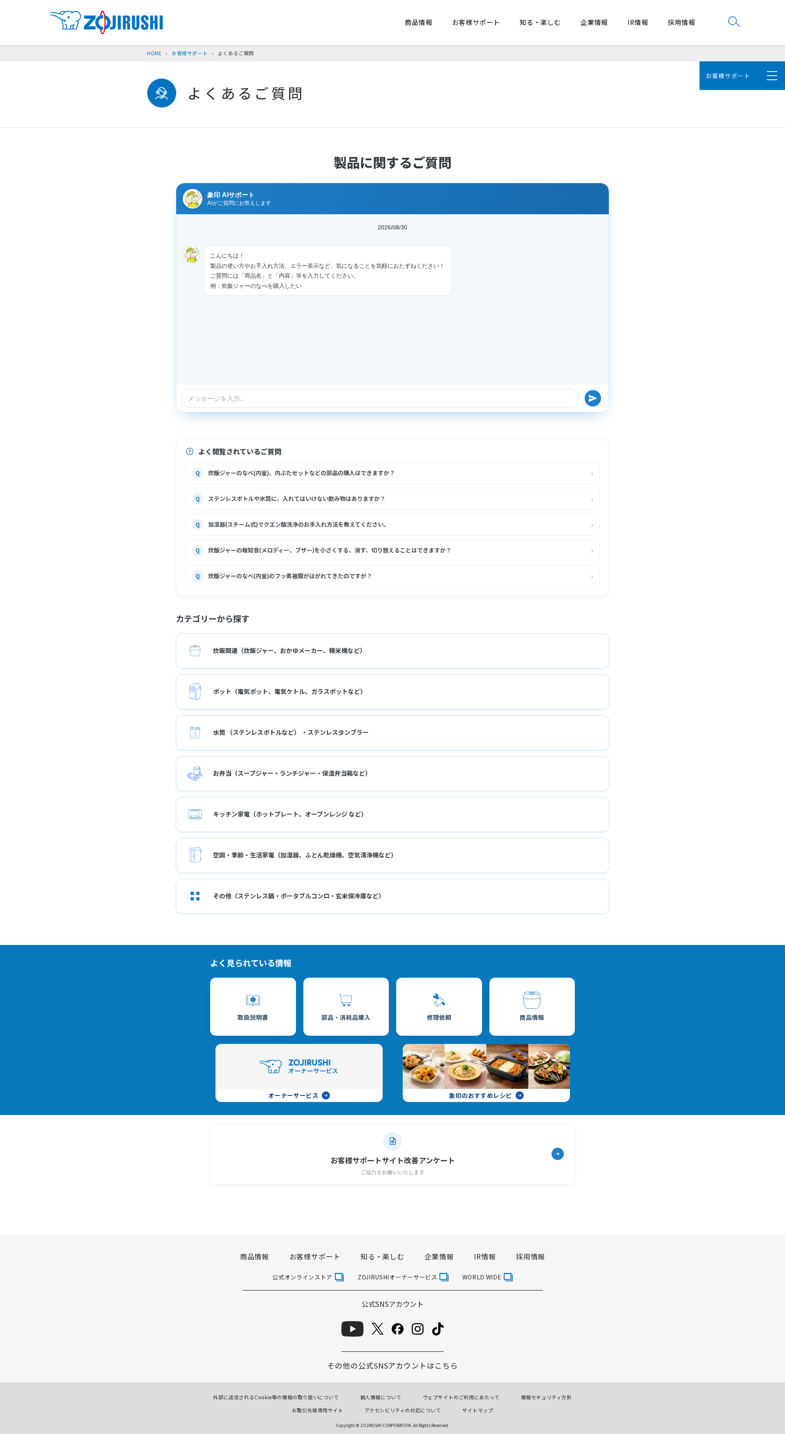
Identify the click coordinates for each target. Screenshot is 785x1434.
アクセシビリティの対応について (403, 1410)
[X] (378, 1329)
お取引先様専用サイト (317, 1410)
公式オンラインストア (302, 1277)
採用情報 (681, 22)
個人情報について (380, 1397)
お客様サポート (476, 22)
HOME (154, 52)
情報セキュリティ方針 (546, 1397)
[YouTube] (352, 1328)
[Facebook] (398, 1329)
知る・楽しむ (540, 22)
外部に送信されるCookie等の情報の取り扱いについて (276, 1397)
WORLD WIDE (481, 1277)
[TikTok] (438, 1329)
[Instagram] (418, 1329)
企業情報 (594, 22)
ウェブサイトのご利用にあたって (461, 1397)
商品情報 (418, 22)
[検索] (734, 21)
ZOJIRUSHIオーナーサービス (397, 1277)
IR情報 (638, 22)
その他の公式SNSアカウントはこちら (392, 1365)
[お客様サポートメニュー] (770, 75)
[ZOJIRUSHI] (106, 23)
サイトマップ (477, 1410)
